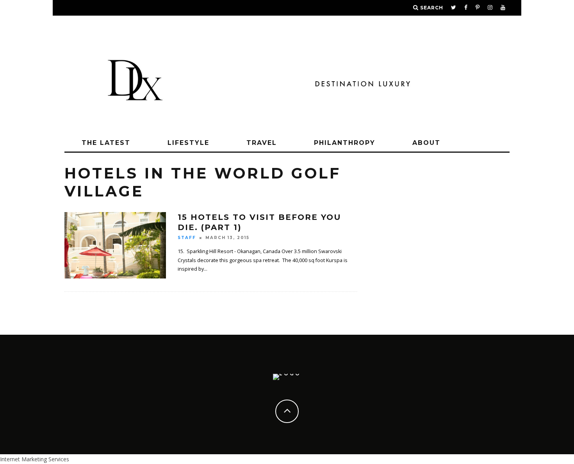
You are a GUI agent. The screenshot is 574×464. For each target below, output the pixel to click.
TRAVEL (261, 142)
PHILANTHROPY (344, 142)
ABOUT (426, 142)
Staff (187, 237)
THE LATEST (106, 142)
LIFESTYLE (188, 142)
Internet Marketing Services (34, 459)
